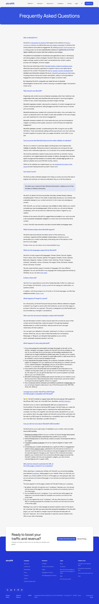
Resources (50, 3)
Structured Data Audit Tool (85, 573)
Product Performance (48, 566)
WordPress (46, 364)
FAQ (79, 576)
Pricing (69, 3)
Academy (62, 566)
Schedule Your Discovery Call (66, 539)
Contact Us (89, 3)
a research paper (38, 449)
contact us (44, 285)
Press (25, 572)
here (58, 245)
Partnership (27, 569)
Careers (26, 575)
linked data (68, 383)
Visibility (44, 563)
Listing (25, 578)
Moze (91, 597)
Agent (43, 569)
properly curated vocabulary (35, 443)
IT (81, 3)
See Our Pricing (81, 539)
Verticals (39, 3)
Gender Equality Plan (29, 581)
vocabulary (35, 473)
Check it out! (40, 293)
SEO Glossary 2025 (65, 579)
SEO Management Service (49, 575)
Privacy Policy (8, 596)
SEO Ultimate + (66, 401)
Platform (30, 3)
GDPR (29, 595)
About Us (26, 563)
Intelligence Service (47, 572)
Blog (61, 563)
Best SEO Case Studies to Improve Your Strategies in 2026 (67, 571)
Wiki (61, 576)
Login (76, 3)
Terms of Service (18, 596)
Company (60, 3)
